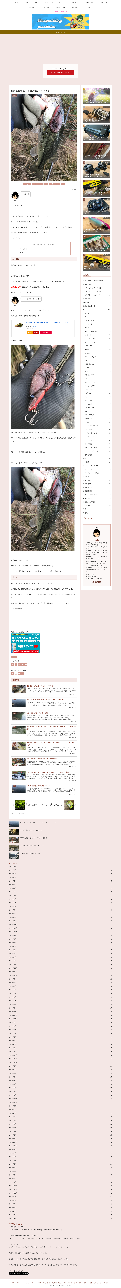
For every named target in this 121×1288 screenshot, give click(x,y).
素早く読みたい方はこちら (41, 244)
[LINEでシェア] (53, 184)
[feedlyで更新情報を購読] (98, 582)
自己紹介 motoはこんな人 (23, 1283)
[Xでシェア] (27, 184)
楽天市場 (36, 332)
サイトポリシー (106, 1283)
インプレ (34, 1283)
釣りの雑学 (71, 1283)
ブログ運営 (78, 1283)
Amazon (30, 332)
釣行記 (14, 657)
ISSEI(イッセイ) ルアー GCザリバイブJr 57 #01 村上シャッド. (48, 322)
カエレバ (34, 326)
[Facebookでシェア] (36, 184)
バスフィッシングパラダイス (60, 72)
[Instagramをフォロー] (16, 673)
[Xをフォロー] (12, 673)
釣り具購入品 (46, 1283)
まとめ (24, 252)
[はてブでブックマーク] (44, 184)
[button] (61, 184)
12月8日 (24, 249)
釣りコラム (63, 1283)
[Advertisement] (60, 46)
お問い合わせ (97, 1283)
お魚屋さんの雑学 (87, 1283)
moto (97, 540)
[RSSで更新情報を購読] (22, 673)
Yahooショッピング (46, 332)
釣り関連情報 (55, 1283)
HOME (12, 1283)
